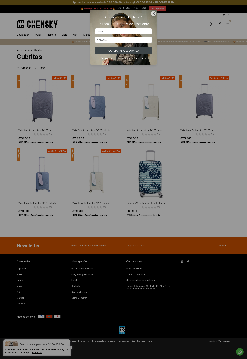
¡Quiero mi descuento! (123, 50)
